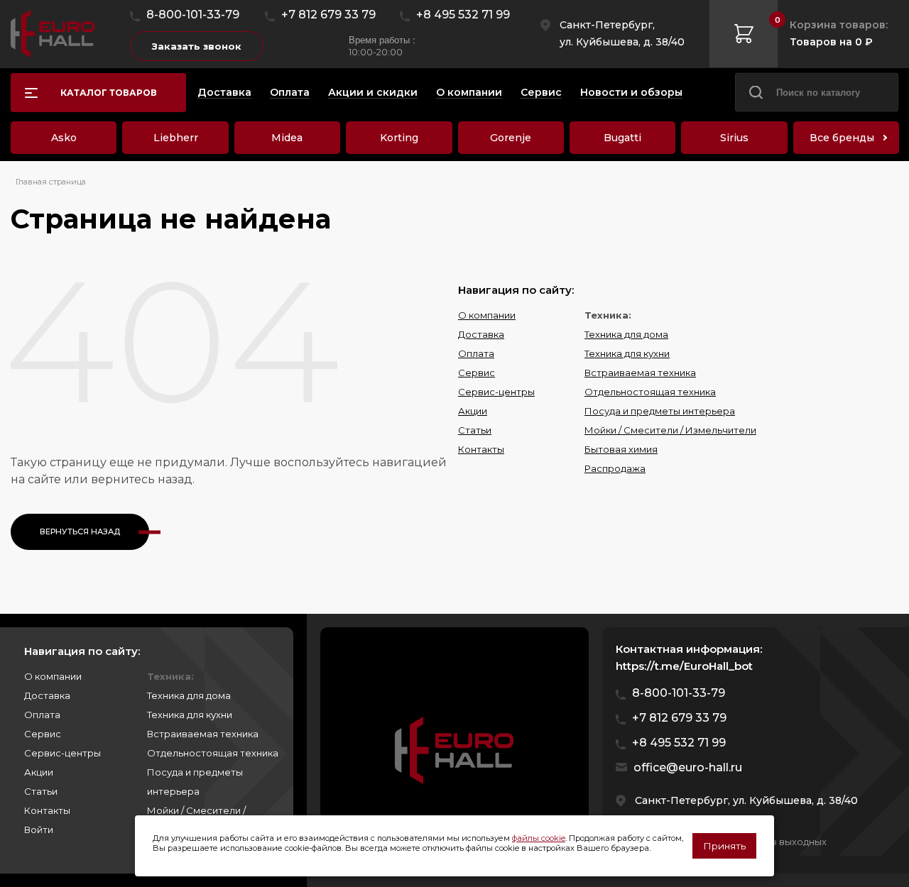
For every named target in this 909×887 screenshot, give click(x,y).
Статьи (474, 430)
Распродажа (615, 468)
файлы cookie (538, 838)
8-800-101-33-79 (192, 14)
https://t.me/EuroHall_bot (684, 666)
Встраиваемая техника (640, 372)
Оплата (476, 353)
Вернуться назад (80, 531)
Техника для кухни (627, 353)
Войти (38, 829)
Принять (724, 846)
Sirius (734, 137)
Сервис (476, 372)
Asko (64, 137)
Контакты (481, 449)
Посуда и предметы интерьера (659, 411)
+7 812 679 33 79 (328, 14)
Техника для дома (626, 334)
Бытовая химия (621, 449)
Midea (287, 137)
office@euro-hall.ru (687, 767)
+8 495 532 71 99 (463, 14)
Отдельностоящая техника (650, 391)
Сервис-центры (496, 391)
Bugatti (622, 137)
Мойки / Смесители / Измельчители (670, 430)
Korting (399, 137)
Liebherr (175, 137)
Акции (472, 411)
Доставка (481, 334)
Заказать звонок (196, 46)
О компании (487, 315)
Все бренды (842, 137)
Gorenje (510, 137)
